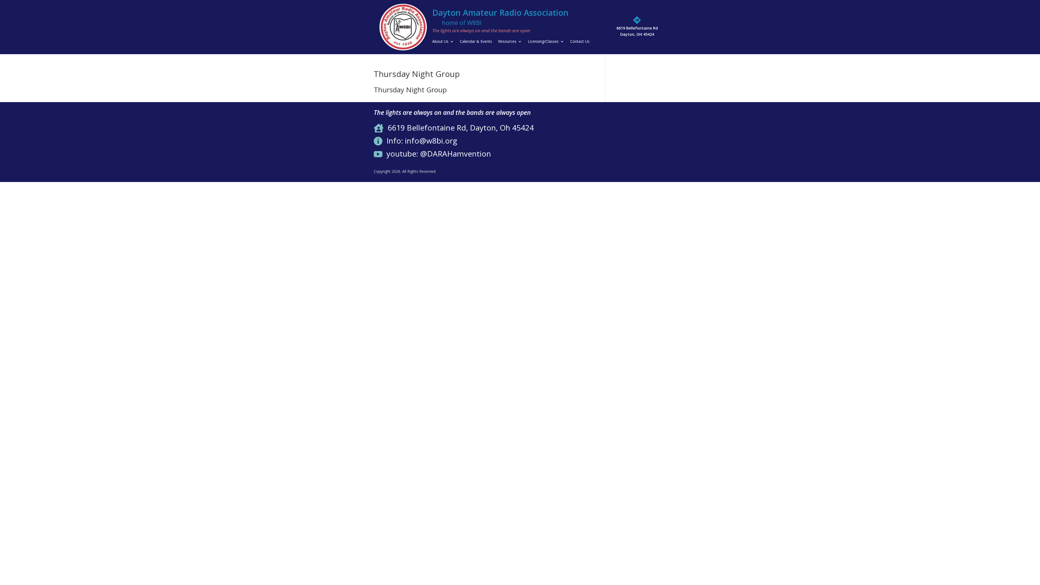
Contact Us (580, 42)
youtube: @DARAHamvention (438, 153)
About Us (440, 42)
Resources (507, 42)
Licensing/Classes (543, 42)
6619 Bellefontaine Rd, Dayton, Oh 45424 (461, 127)
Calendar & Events (476, 42)
